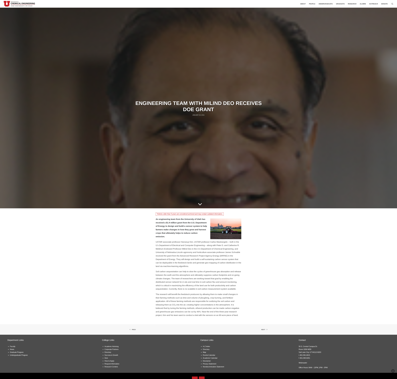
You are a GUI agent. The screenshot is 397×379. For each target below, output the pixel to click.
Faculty (12, 346)
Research (352, 4)
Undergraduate (326, 4)
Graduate (340, 4)
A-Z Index (206, 346)
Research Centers (111, 367)
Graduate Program (16, 352)
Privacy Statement (209, 364)
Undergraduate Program (19, 355)
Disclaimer (207, 361)
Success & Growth (111, 355)
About (303, 4)
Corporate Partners (111, 349)
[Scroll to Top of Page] (393, 371)
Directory (108, 352)
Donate (384, 4)
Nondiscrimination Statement (213, 367)
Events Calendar (209, 355)
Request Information (112, 364)
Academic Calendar (210, 358)
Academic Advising (112, 346)
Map (204, 352)
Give (106, 358)
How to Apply (109, 361)
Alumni (363, 4)
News (12, 349)
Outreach (373, 4)
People (312, 4)
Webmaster (303, 363)
